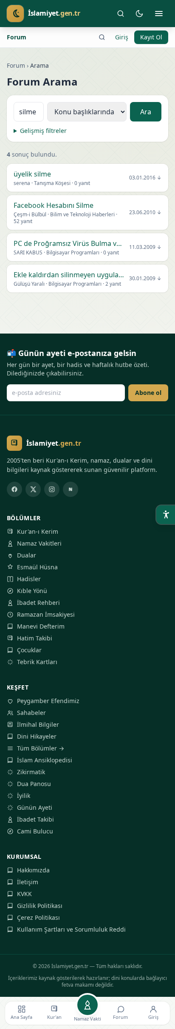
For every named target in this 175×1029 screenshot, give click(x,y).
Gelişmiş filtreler (43, 131)
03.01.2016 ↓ (145, 177)
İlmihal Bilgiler (38, 724)
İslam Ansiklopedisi (44, 760)
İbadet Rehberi (38, 603)
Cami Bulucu (35, 831)
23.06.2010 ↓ (145, 212)
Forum (16, 37)
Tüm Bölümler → (40, 748)
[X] (33, 489)
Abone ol (148, 393)
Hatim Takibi (34, 638)
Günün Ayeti (34, 807)
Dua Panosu (34, 784)
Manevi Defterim (41, 626)
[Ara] (120, 13)
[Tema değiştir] (139, 13)
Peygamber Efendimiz (48, 701)
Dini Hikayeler (36, 736)
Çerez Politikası (38, 917)
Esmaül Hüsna (37, 567)
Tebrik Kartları (37, 662)
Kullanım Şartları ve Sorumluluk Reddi (71, 929)
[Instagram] (51, 489)
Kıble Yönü (32, 591)
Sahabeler (31, 713)
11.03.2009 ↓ (145, 247)
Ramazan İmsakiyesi (46, 614)
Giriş (121, 37)
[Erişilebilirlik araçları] (165, 514)
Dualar (26, 555)
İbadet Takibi (35, 819)
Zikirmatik (31, 772)
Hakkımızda (33, 870)
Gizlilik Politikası (39, 906)
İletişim (27, 882)
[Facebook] (14, 489)
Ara (145, 111)
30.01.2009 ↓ (145, 278)
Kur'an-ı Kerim (37, 531)
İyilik (23, 796)
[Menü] (159, 13)
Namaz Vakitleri (39, 543)
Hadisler (29, 579)
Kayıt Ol (151, 37)
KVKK (24, 894)
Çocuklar (29, 650)
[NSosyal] (70, 489)
